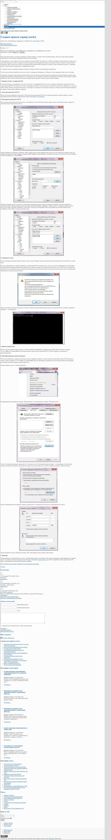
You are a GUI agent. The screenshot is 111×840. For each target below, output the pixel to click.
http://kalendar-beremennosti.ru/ (9, 45)
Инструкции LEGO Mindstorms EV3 (14, 808)
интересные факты (6, 630)
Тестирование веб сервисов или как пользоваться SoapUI (14, 650)
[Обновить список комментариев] (9, 570)
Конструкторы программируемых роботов (15, 647)
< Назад (3, 566)
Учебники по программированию (13, 796)
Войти (2, 820)
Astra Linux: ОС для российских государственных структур (13, 746)
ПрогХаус (51, 838)
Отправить (4, 628)
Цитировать (4, 579)
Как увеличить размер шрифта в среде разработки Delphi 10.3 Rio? (14, 788)
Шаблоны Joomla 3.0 (6, 43)
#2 (2, 583)
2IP (65, 559)
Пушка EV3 (7, 784)
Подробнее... (7, 684)
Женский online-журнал (7, 631)
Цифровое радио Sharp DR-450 (12, 774)
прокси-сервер (12, 564)
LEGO (5, 801)
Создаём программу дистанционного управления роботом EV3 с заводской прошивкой (15, 673)
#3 (3, 591)
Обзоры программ (9, 799)
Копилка (7, 31)
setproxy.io (10, 592)
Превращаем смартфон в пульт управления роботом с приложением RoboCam (14, 692)
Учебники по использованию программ (28, 564)
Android (6, 804)
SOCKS (6, 564)
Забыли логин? (8, 824)
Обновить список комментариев (10, 596)
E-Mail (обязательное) (23, 607)
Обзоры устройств (9, 795)
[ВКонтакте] (2, 33)
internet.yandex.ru (42, 559)
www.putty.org (40, 96)
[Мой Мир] (7, 33)
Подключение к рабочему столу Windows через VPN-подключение (15, 661)
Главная (3, 31)
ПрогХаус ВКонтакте (8, 638)
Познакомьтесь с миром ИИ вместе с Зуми (15, 786)
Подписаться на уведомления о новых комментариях (17, 625)
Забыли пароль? (8, 823)
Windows (6, 805)
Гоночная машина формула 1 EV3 (13, 659)
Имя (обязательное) (22, 604)
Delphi (5, 807)
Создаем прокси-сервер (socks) (12, 648)
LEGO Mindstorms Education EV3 (13, 798)
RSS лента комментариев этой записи (11, 598)
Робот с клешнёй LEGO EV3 (12, 663)
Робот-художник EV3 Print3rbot (12, 665)
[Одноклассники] (4, 33)
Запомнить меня (5, 818)
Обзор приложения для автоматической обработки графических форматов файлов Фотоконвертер (15, 768)
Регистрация (7, 826)
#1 (3, 576)
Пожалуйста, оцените (7, 52)
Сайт (18, 610)
